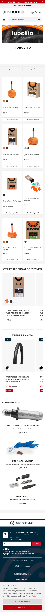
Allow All (22, 608)
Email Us (24, 566)
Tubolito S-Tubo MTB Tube (32, 107)
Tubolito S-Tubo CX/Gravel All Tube (11, 248)
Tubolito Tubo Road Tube (10, 107)
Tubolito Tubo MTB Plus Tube (12, 201)
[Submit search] (39, 19)
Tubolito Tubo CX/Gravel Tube (31, 155)
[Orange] (4, 101)
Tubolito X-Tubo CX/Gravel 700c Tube (32, 248)
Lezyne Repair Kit (22, 496)
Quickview (22, 432)
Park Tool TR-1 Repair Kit (22, 461)
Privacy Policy (31, 596)
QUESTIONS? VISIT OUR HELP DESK (22, 561)
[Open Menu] (3, 19)
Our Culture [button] (21, 579)
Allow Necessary (22, 601)
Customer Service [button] (22, 574)
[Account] (32, 12)
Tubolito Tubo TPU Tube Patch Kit (31, 199)
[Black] (7, 101)
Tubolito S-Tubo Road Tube (11, 154)
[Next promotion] (39, 6)
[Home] (13, 12)
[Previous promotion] (6, 6)
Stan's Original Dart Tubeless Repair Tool (23, 426)
